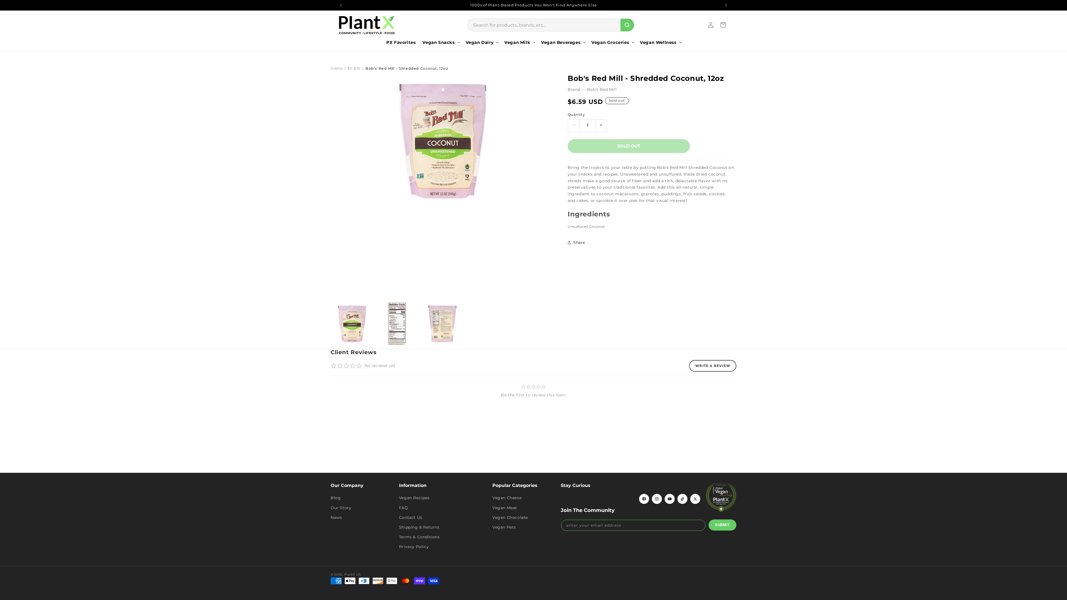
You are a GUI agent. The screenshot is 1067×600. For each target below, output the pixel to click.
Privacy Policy (414, 546)
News (336, 517)
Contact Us (410, 517)
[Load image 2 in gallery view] (397, 323)
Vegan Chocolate (510, 517)
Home (337, 68)
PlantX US (352, 574)
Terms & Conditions (419, 536)
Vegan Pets (504, 527)
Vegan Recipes (414, 497)
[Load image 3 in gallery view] (442, 323)
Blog (336, 497)
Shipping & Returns (419, 527)
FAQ (403, 507)
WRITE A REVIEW (712, 366)
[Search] (627, 25)
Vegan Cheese (507, 497)
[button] (440, 42)
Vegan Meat (504, 507)
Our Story (341, 507)
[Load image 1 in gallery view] (352, 323)
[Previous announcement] (341, 5)
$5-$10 (354, 68)
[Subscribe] (722, 525)
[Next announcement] (726, 5)
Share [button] (579, 242)
